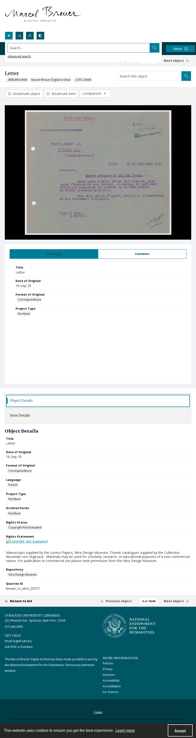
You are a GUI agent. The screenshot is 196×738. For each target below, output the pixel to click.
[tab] (54, 254)
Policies (108, 663)
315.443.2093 (14, 627)
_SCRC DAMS (83, 80)
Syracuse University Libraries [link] (32, 615)
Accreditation (112, 686)
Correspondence (29, 299)
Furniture (24, 314)
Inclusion (109, 675)
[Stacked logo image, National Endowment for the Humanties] (129, 626)
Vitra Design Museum (22, 575)
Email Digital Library (18, 641)
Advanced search (19, 56)
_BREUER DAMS (17, 80)
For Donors (110, 692)
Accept (180, 730)
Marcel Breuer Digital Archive (51, 80)
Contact (98, 712)
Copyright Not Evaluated (24, 527)
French (12, 485)
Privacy (107, 669)
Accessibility (111, 680)
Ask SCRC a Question (19, 647)
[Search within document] (186, 76)
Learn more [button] (125, 730)
